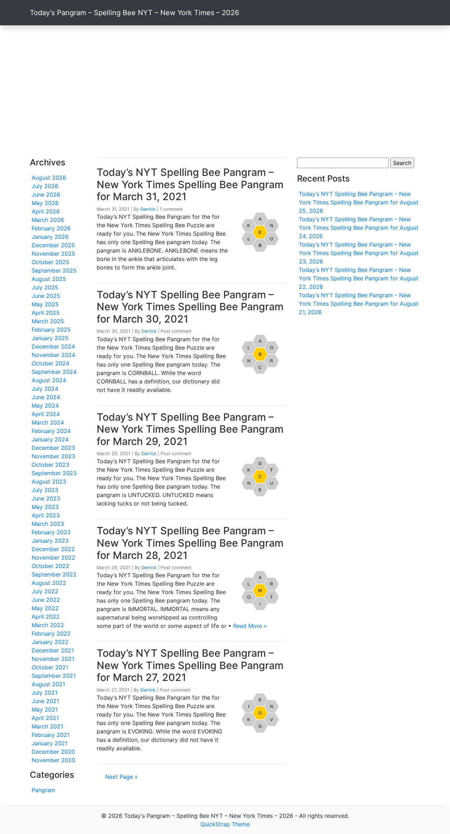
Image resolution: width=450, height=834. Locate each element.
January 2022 (50, 641)
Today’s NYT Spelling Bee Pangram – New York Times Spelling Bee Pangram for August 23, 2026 (358, 253)
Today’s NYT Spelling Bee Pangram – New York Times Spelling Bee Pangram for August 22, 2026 (358, 278)
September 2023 (54, 473)
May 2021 (45, 709)
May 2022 (45, 608)
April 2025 (46, 312)
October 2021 (50, 667)
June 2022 (46, 599)
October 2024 (50, 363)
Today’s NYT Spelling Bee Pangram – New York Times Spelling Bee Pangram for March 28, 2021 (190, 542)
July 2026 (45, 186)
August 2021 (48, 684)
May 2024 (45, 405)
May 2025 (45, 304)
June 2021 (45, 701)
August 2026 (49, 177)
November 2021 (53, 658)
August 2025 (49, 278)
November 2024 (53, 354)
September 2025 (54, 270)
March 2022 (48, 625)
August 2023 (49, 481)
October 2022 (50, 565)
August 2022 (49, 582)
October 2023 (50, 464)
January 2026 (50, 236)
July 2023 (45, 490)
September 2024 (54, 371)
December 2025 (53, 245)
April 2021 (45, 717)
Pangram (43, 790)
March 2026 (48, 219)
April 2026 (46, 211)
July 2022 (45, 591)
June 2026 (46, 194)
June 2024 (46, 397)
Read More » (250, 625)
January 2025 (50, 338)
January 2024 (50, 439)
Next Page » (121, 776)
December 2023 (53, 447)
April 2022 (46, 616)
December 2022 (53, 549)
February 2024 (51, 430)
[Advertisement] (225, 91)
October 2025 (50, 262)
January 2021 (50, 743)
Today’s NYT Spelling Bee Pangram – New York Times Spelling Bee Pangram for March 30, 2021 (190, 306)
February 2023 (51, 532)
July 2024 (45, 388)
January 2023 (50, 540)
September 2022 (54, 574)
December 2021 (53, 650)
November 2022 (53, 557)
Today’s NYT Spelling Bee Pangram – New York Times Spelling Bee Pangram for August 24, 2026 (358, 228)
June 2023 (46, 498)
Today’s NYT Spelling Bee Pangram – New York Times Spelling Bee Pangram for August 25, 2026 (358, 202)
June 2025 (46, 295)
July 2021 (44, 692)
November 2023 (53, 456)
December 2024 (53, 346)
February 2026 (51, 228)
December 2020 (53, 751)
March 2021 (47, 726)
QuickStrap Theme (225, 824)
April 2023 (46, 515)
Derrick (147, 209)
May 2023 (45, 506)
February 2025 (51, 329)
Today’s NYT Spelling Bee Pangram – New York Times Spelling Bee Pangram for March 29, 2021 (190, 429)
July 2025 (45, 287)
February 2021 (51, 734)
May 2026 (45, 202)
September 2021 (54, 675)
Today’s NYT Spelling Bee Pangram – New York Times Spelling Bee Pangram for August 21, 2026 (358, 304)
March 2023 (48, 523)
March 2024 (48, 422)
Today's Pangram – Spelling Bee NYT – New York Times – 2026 (134, 12)
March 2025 (48, 321)
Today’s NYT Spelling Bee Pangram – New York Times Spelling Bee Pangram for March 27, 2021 (190, 665)
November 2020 (53, 760)
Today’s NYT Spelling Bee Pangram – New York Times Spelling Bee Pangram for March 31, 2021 (190, 184)
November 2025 (53, 253)
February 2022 (51, 633)
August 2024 (49, 380)
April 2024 (46, 414)
